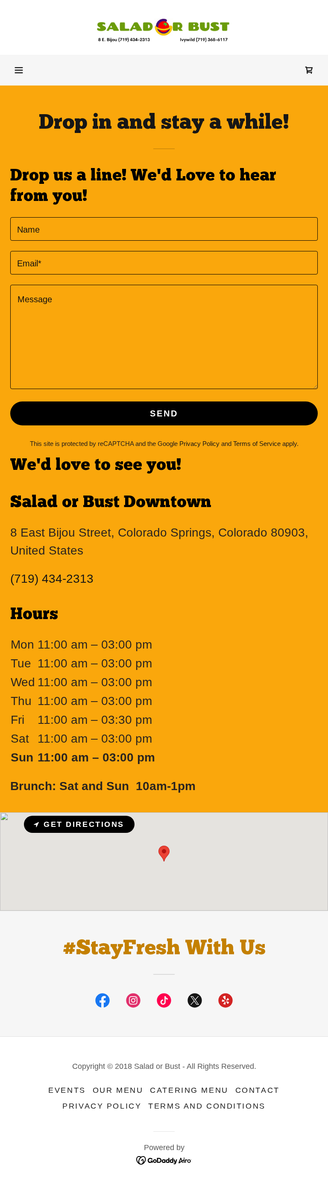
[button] (18, 70)
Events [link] (66, 1090)
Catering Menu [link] (189, 1090)
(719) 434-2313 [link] (52, 578)
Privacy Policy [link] (199, 443)
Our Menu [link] (118, 1090)
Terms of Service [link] (257, 443)
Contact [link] (257, 1090)
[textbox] (164, 229)
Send (164, 413)
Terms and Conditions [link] (206, 1106)
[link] (164, 27)
